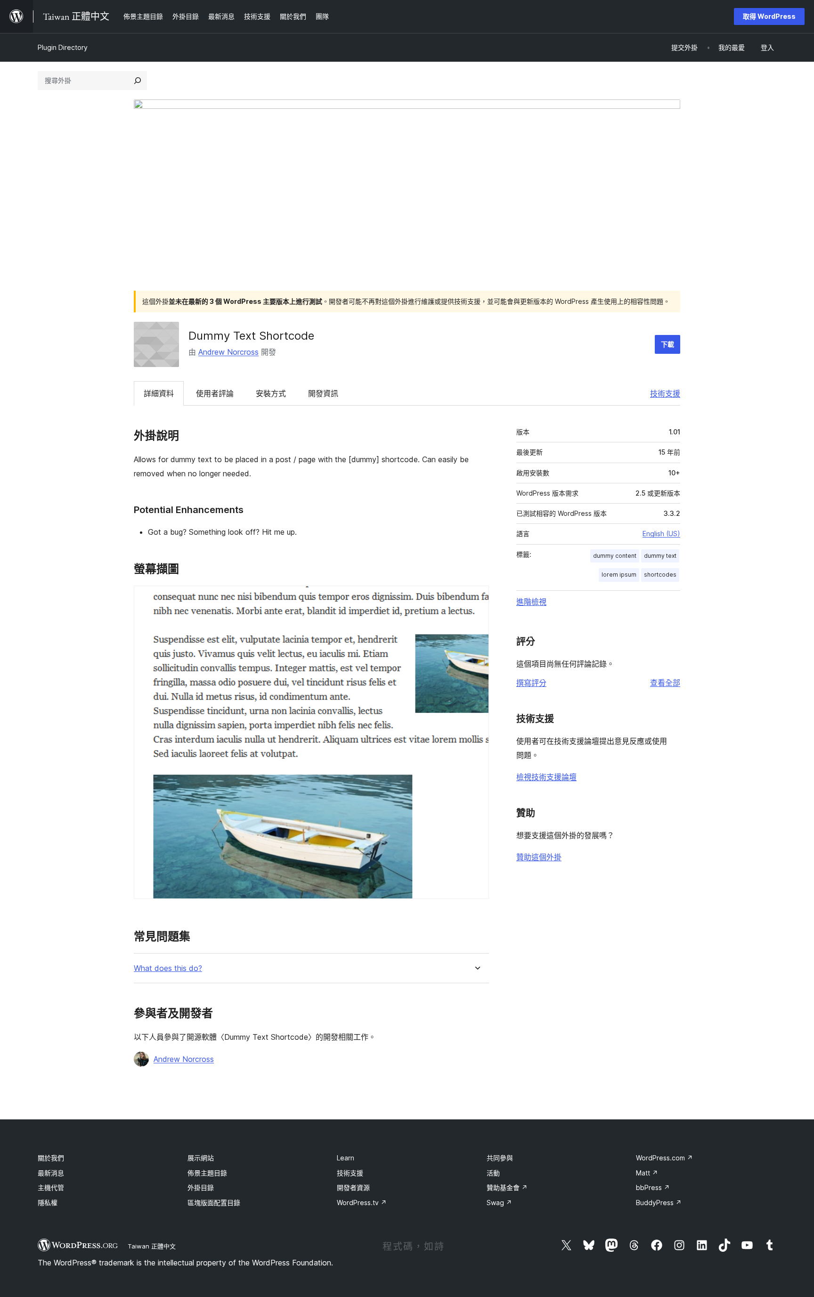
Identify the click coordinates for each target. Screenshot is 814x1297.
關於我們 (51, 1158)
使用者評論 (215, 393)
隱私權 (47, 1203)
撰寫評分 (531, 682)
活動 (493, 1173)
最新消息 (51, 1173)
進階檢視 (531, 601)
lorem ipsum (619, 574)
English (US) (661, 534)
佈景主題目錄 (207, 1173)
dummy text (660, 555)
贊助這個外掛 (539, 857)
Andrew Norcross (228, 352)
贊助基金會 (507, 1187)
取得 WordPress (769, 16)
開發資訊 (323, 393)
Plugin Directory (63, 47)
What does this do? (168, 968)
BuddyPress (659, 1203)
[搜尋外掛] (137, 80)
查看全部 (665, 682)
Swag (499, 1203)
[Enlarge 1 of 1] (476, 598)
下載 (667, 344)
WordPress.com (664, 1158)
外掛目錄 (200, 1187)
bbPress (653, 1187)
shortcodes (660, 574)
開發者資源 (353, 1187)
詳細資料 (159, 393)
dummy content (614, 555)
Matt (647, 1173)
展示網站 (200, 1158)
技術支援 (665, 393)
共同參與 (500, 1158)
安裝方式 (271, 393)
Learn (345, 1158)
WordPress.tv (362, 1203)
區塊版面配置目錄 (213, 1203)
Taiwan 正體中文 (152, 1246)
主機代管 (51, 1187)
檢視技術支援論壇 (546, 777)
